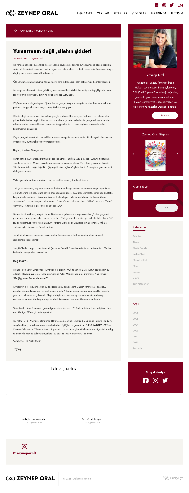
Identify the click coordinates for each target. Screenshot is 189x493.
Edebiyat (137, 236)
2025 (135, 319)
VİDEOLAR (139, 13)
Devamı (165, 115)
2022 (135, 336)
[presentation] (6, 394)
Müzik (136, 266)
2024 (135, 324)
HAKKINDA (159, 13)
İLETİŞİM (177, 13)
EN (180, 5)
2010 (50, 31)
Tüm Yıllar (137, 348)
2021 (135, 342)
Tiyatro (136, 242)
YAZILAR (103, 13)
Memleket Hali (140, 260)
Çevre (136, 278)
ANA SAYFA (84, 13)
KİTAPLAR (120, 13)
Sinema (136, 272)
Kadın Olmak (139, 254)
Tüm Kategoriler (141, 284)
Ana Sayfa (26, 30)
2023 (135, 330)
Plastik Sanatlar (140, 248)
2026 (135, 313)
